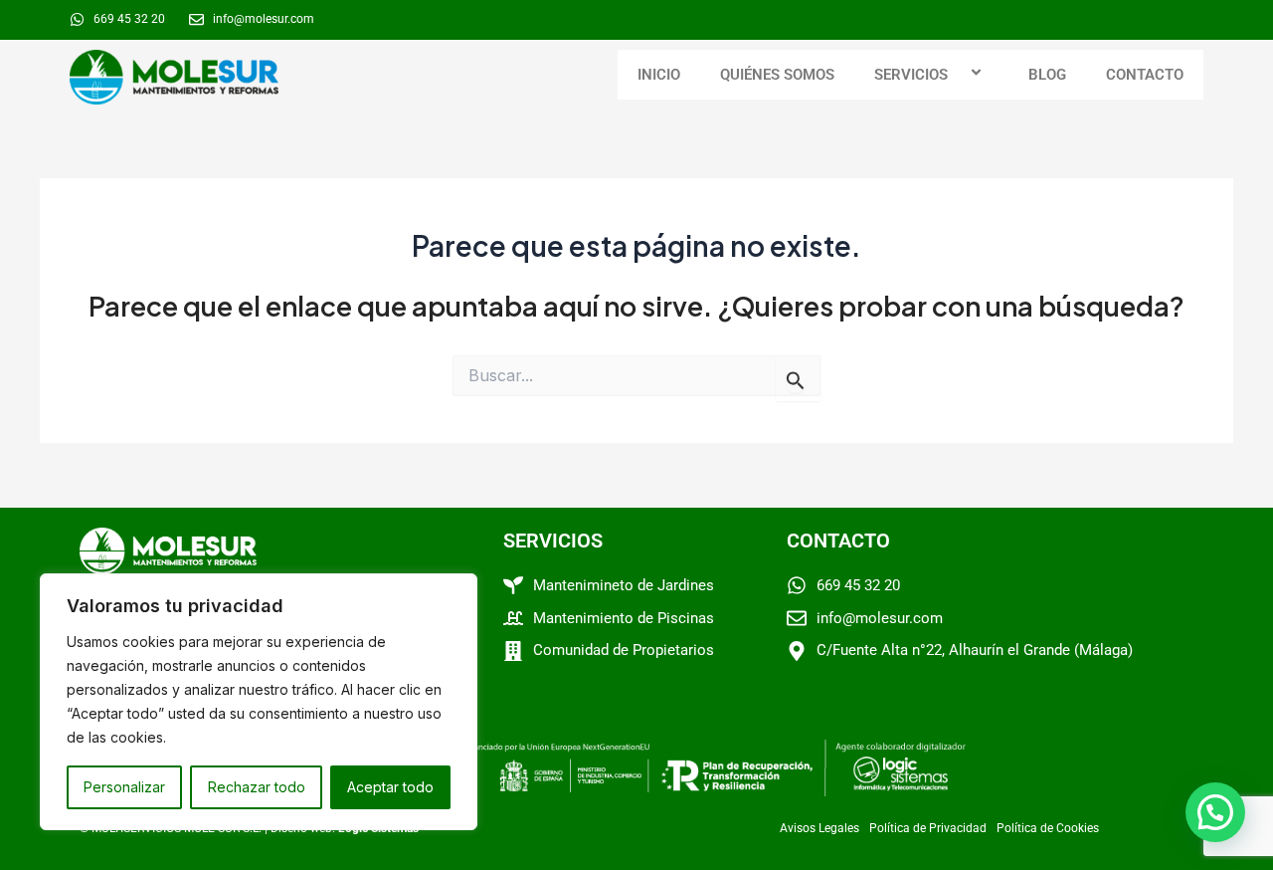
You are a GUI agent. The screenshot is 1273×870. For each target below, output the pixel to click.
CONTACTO (1144, 75)
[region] (258, 701)
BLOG (1047, 75)
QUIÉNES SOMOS (777, 75)
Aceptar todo (390, 786)
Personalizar (124, 786)
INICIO (658, 75)
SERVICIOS (911, 75)
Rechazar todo (256, 786)
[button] (956, 75)
